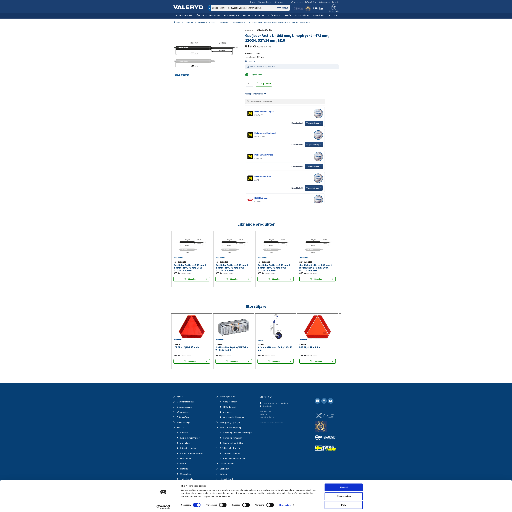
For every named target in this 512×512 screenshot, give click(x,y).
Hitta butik (334, 11)
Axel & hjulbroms (182, 15)
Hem (178, 22)
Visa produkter (230, 401)
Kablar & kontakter (253, 15)
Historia (184, 468)
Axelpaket (228, 412)
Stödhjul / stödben (231, 453)
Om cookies (185, 474)
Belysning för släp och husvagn (237, 432)
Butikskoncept (324, 2)
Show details (285, 505)
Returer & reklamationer (191, 453)
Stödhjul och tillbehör (230, 448)
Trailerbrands (186, 479)
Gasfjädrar (224, 22)
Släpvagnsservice (282, 2)
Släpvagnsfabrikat (265, 2)
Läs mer (248, 61)
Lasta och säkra (227, 463)
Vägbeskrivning (313, 123)
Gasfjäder (318, 15)
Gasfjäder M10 (239, 22)
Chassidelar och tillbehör (234, 458)
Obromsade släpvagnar (234, 417)
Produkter (189, 22)
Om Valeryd (185, 458)
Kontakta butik (297, 123)
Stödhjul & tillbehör (279, 15)
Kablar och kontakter (233, 443)
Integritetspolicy (188, 448)
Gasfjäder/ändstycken (206, 22)
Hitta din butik (226, 479)
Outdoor (224, 474)
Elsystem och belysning (230, 427)
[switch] (223, 505)
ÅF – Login (332, 15)
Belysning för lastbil (232, 437)
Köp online (266, 83)
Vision (183, 463)
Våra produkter (297, 2)
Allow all (344, 487)
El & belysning (231, 15)
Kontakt (335, 2)
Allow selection (344, 496)
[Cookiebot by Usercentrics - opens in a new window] (163, 507)
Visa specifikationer (254, 93)
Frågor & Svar (310, 2)
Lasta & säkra (302, 15)
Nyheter (252, 2)
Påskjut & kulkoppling (208, 15)
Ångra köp (185, 443)
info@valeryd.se (267, 406)
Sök (286, 19)
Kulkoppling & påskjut (230, 422)
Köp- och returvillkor (189, 437)
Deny (343, 505)
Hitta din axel (229, 407)
